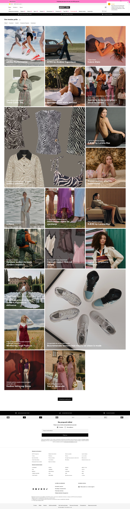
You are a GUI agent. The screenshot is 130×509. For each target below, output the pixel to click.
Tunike (33, 455)
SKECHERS (51, 475)
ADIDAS (66, 467)
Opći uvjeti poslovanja (63, 505)
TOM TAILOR (34, 475)
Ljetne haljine (84, 453)
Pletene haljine (52, 457)
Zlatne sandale (68, 453)
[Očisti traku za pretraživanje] (120, 11)
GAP (66, 473)
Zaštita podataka (52, 505)
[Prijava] (109, 7)
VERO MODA (51, 471)
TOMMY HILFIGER (35, 473)
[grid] (65, 208)
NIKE (83, 473)
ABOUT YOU (84, 467)
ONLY (83, 471)
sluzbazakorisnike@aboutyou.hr (70, 441)
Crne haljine (51, 459)
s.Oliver (83, 475)
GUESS (50, 467)
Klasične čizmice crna (86, 459)
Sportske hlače (35, 457)
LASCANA (67, 471)
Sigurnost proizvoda (92, 505)
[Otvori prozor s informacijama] (121, 1)
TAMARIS (50, 469)
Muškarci (15, 7)
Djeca (21, 7)
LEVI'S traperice (35, 453)
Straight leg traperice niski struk (72, 457)
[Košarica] (121, 7)
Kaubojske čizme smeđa (37, 461)
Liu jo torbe (84, 455)
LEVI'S (83, 469)
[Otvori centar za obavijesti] (113, 7)
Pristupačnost (83, 505)
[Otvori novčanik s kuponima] (105, 7)
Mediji (40, 505)
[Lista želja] (117, 7)
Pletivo (66, 455)
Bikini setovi (84, 457)
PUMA (66, 469)
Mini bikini (67, 459)
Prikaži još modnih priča (65, 399)
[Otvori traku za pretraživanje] (102, 11)
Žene (10, 7)
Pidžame (50, 455)
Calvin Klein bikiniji (35, 459)
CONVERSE (34, 467)
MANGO (33, 471)
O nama (35, 505)
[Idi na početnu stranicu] (39, 483)
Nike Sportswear (68, 475)
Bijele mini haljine (52, 461)
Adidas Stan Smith (52, 453)
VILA (33, 469)
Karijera (45, 505)
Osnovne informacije (74, 505)
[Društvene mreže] (33, 489)
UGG (50, 473)
